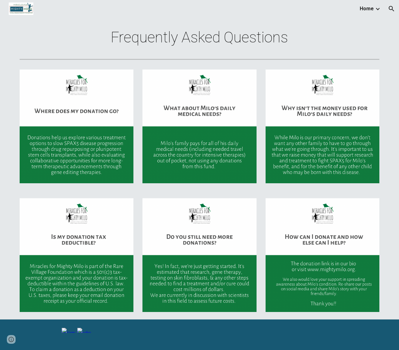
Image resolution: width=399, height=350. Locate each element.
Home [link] (367, 9)
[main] (199, 37)
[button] (391, 8)
